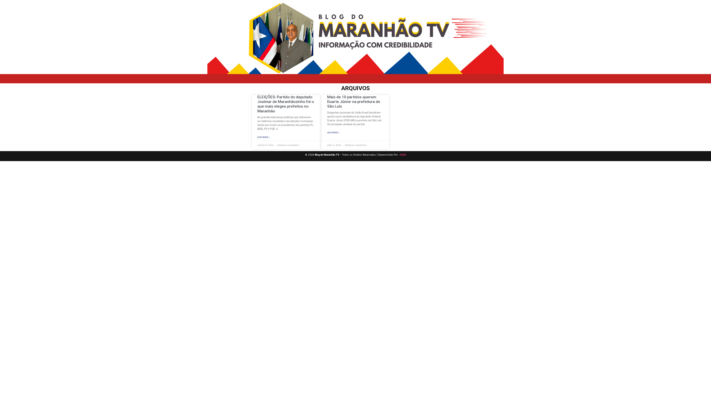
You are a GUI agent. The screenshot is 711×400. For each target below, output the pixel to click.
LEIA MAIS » (263, 137)
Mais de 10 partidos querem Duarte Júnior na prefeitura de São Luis (353, 102)
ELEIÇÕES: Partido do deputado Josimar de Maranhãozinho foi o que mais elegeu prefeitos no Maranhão (285, 104)
